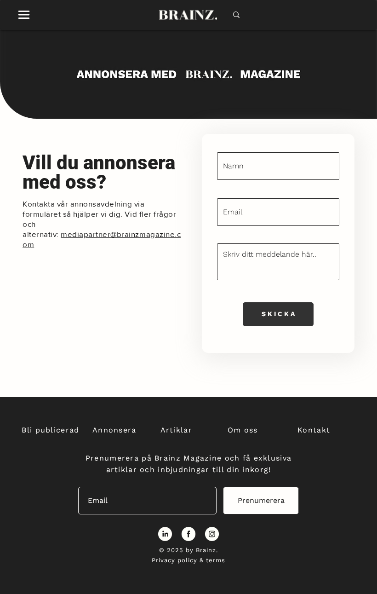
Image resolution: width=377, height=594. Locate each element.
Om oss (243, 430)
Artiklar (176, 430)
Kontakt (313, 430)
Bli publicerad (50, 430)
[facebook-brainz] (188, 533)
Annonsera (114, 430)
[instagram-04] (212, 533)
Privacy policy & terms (189, 560)
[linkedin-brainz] (165, 533)
